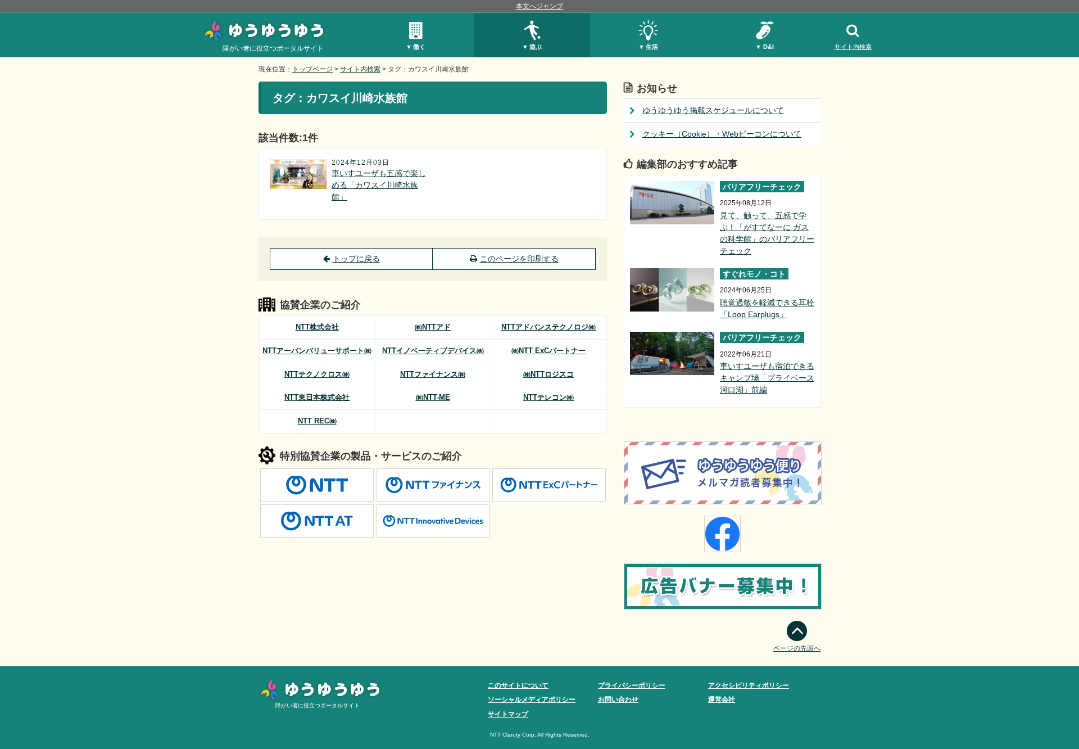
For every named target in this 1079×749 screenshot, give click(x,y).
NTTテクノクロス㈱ (317, 374)
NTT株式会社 (317, 327)
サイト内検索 (853, 46)
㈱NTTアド (433, 327)
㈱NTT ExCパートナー (548, 350)
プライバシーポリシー (631, 685)
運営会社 (721, 699)
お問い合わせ (618, 699)
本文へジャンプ (539, 6)
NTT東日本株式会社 (317, 397)
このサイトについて (518, 685)
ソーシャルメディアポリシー (531, 699)
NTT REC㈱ (317, 421)
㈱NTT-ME (433, 397)
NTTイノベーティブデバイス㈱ (433, 350)
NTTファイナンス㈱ (432, 374)
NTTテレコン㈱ (548, 397)
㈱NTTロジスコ (548, 374)
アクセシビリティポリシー (748, 685)
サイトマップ (508, 714)
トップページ (312, 69)
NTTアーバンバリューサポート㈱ (316, 350)
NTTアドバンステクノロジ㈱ (548, 327)
